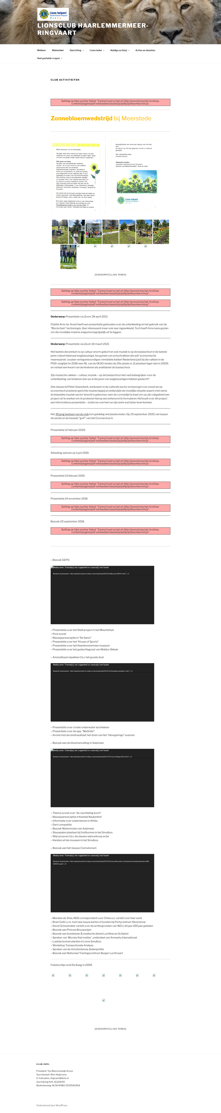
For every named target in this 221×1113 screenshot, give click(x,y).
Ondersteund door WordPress (51, 1105)
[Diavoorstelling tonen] (110, 274)
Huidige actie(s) (118, 50)
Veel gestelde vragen (48, 58)
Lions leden (96, 50)
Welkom (41, 50)
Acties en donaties (145, 50)
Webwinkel (58, 50)
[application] (102, 595)
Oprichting (75, 50)
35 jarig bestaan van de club (72, 414)
